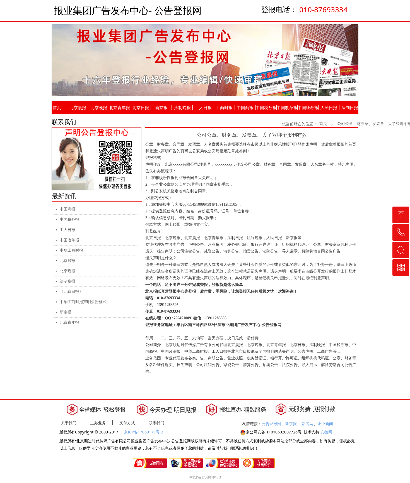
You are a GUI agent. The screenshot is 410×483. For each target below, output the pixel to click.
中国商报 (67, 209)
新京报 (65, 312)
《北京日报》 (71, 292)
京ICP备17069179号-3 (144, 432)
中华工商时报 (71, 250)
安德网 (326, 432)
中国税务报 (69, 219)
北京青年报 (69, 322)
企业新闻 (325, 423)
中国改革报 (69, 240)
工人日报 (67, 230)
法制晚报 (67, 281)
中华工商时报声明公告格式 (83, 302)
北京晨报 (67, 261)
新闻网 (307, 423)
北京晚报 (67, 271)
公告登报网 (271, 423)
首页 (323, 124)
